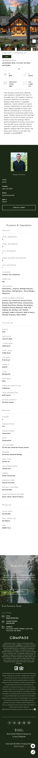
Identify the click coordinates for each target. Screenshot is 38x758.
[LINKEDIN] (14, 723)
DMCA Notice (19, 746)
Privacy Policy (27, 744)
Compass (18, 645)
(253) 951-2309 (7, 188)
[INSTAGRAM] (9, 723)
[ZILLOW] (19, 723)
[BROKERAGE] (29, 723)
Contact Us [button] (19, 592)
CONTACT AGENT (19, 207)
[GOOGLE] (24, 723)
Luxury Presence (19, 736)
